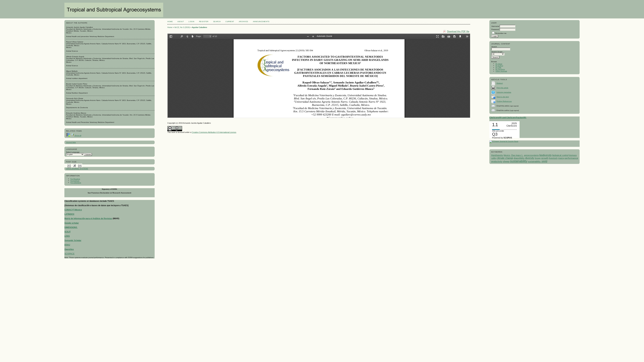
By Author (499, 66)
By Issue (499, 64)
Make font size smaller (69, 165)
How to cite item (503, 97)
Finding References (504, 101)
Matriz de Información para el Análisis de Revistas (88, 218)
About (180, 21)
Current (229, 21)
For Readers (75, 179)
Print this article (502, 88)
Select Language (72, 152)
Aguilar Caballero (199, 27)
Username (495, 26)
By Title (498, 67)
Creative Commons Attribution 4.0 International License (214, 132)
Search (217, 21)
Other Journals (501, 71)
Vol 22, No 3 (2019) (182, 27)
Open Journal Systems (77, 169)
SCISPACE (69, 254)
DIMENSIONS (71, 227)
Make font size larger (80, 165)
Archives (243, 21)
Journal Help (71, 142)
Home (170, 21)
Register (203, 21)
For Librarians (75, 183)
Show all (77, 135)
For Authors (74, 181)
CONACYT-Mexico (73, 210)
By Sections (500, 69)
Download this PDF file (458, 31)
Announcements (261, 21)
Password (495, 29)
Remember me (500, 33)
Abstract (499, 83)
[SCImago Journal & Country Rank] (503, 141)
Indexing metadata (504, 92)
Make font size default (74, 165)
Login (191, 21)
